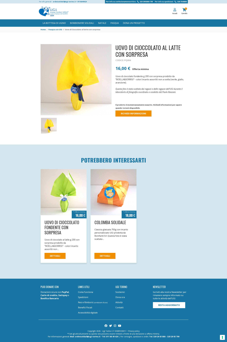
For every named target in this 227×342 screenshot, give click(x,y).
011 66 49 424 (112, 336)
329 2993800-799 (146, 2)
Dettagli (55, 255)
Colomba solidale (110, 222)
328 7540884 (182, 2)
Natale (102, 23)
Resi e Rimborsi (92, 302)
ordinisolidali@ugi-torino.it (64, 2)
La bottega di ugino (54, 23)
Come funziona (85, 292)
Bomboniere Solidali (82, 23)
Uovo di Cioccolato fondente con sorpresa (62, 227)
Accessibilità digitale (88, 312)
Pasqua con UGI (55, 29)
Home (43, 29)
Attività (118, 302)
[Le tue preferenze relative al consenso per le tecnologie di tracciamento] (222, 337)
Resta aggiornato (169, 305)
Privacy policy (134, 331)
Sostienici (120, 292)
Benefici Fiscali (85, 307)
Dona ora (120, 297)
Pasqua (114, 23)
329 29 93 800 (159, 336)
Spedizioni (83, 297)
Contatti (119, 307)
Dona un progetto (134, 23)
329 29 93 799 (173, 336)
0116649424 (82, 2)
